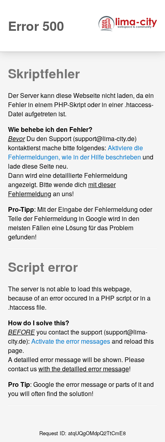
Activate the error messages (70, 341)
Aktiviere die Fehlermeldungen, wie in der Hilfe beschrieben (75, 152)
